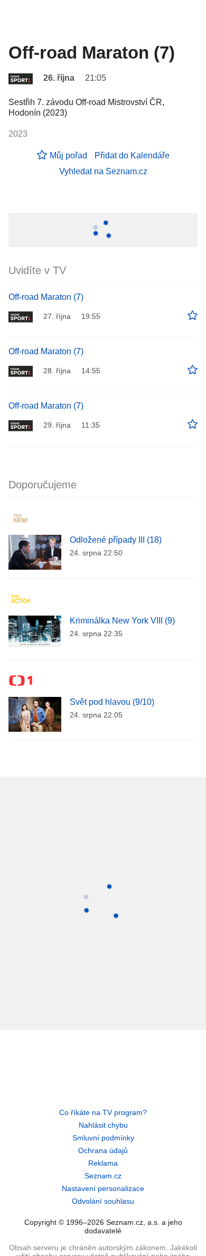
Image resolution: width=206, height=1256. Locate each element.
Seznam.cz (103, 1176)
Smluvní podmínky (103, 1138)
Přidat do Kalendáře (132, 155)
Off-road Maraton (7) (45, 296)
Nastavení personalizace (103, 1188)
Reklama (103, 1163)
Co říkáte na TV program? (103, 1112)
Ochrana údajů (103, 1150)
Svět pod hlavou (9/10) (112, 701)
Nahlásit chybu (103, 1125)
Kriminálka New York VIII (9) (122, 620)
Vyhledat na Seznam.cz (103, 171)
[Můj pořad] (193, 315)
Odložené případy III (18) (116, 539)
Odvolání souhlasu (103, 1201)
